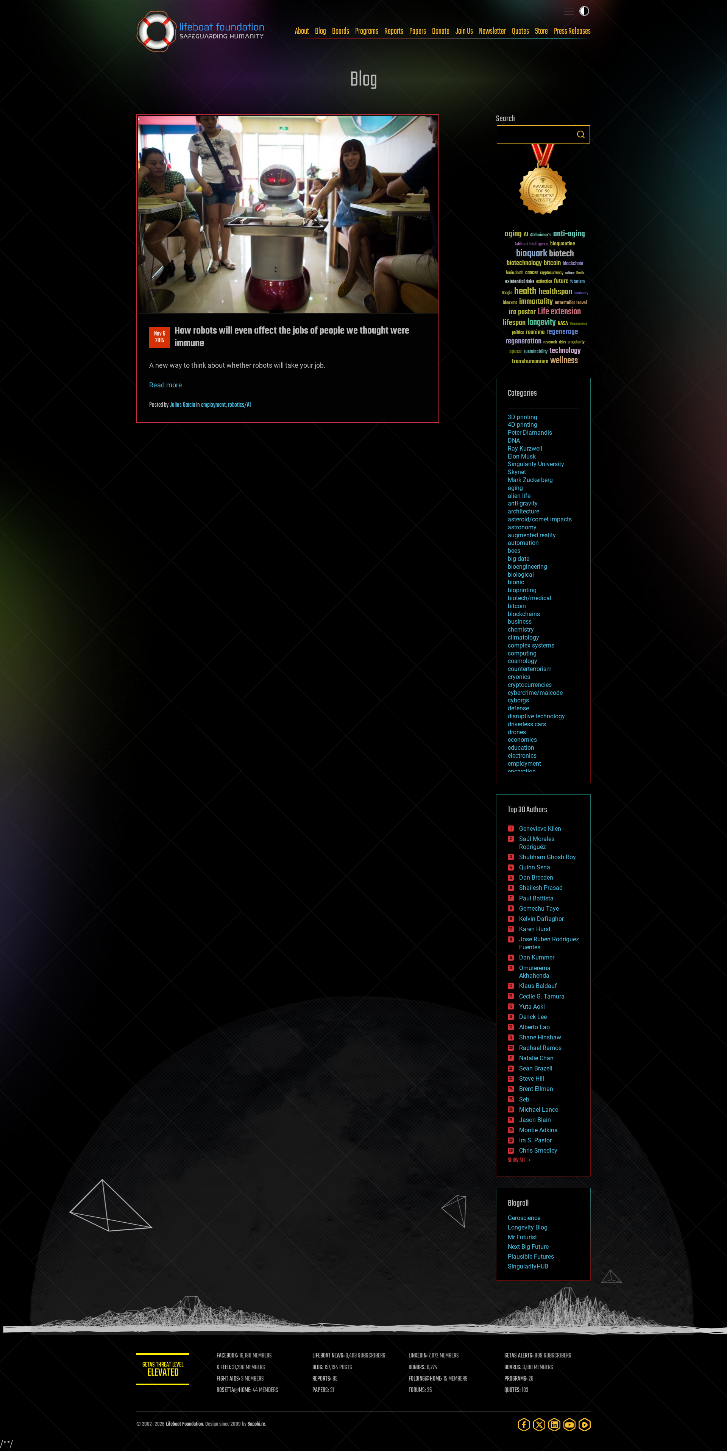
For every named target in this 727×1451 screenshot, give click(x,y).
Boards (340, 31)
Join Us (464, 31)
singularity (576, 342)
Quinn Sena (534, 867)
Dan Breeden (536, 877)
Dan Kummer (536, 957)
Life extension (559, 312)
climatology (523, 637)
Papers (417, 31)
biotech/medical (529, 598)
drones (517, 732)
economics (522, 739)
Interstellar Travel (571, 303)
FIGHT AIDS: (228, 1379)
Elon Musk (522, 456)
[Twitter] (539, 1424)
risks (562, 342)
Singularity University (536, 464)
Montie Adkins (538, 1130)
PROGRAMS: (515, 1379)
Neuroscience (578, 324)
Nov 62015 (159, 337)
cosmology (522, 661)
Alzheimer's (540, 235)
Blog (320, 31)
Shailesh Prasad (541, 887)
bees (514, 550)
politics (518, 333)
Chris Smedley (538, 1150)
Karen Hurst (535, 929)
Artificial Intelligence (531, 244)
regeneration (523, 341)
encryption (522, 771)
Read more (165, 385)
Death (580, 273)
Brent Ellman (536, 1088)
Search (581, 134)
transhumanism (530, 361)
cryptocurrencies (530, 684)
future (561, 281)
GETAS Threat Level (162, 1370)
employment (213, 405)
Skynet (517, 472)
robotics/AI (239, 405)
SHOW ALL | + (519, 1160)
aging (513, 234)
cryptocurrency (551, 273)
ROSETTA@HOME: (234, 1390)
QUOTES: (512, 1390)
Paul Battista (536, 898)
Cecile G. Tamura (542, 996)
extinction (544, 281)
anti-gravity (523, 503)
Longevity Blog (528, 1227)
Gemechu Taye (539, 908)
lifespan (514, 322)
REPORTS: (321, 1379)
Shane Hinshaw (540, 1037)
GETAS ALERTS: (519, 1356)
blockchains (524, 614)
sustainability (536, 352)
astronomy (522, 527)
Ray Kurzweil (525, 448)
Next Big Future (528, 1246)
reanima (535, 332)
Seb (524, 1099)
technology (565, 351)
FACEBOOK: (227, 1356)
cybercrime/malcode (535, 692)
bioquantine (562, 243)
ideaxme (510, 303)
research (550, 342)
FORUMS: (417, 1390)
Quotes (520, 31)
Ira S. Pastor (535, 1140)
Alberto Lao (534, 1027)
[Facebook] (524, 1424)
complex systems (531, 645)
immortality (536, 301)
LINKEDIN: (418, 1356)
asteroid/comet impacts (540, 519)
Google (507, 293)
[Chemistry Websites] (543, 181)
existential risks (519, 282)
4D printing (522, 424)
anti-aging (569, 234)
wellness (564, 361)
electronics (522, 755)
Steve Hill (531, 1078)
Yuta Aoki (532, 1006)
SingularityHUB (528, 1266)
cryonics (519, 676)
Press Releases (572, 31)
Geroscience (524, 1218)
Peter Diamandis (530, 432)
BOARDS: (512, 1368)
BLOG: (317, 1368)
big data (519, 558)
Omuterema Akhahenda (535, 972)
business (520, 621)
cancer (531, 273)
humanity (581, 293)
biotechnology (524, 263)
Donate (440, 31)
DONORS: (417, 1368)
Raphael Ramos (540, 1048)
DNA (514, 440)
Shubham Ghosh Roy (547, 857)
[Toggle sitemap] (569, 11)
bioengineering (527, 566)
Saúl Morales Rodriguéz (536, 842)
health (525, 291)
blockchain (573, 264)
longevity (541, 323)
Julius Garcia (182, 405)
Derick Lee (533, 1016)
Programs (366, 31)
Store (541, 31)
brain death (514, 273)
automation (523, 542)
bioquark (531, 253)
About (302, 31)
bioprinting (522, 590)
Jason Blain (535, 1119)
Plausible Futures (531, 1256)
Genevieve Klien (540, 828)
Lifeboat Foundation (184, 1424)
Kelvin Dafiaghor (541, 918)
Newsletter (492, 31)
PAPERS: (320, 1390)
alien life (519, 495)
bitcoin (552, 263)
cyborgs (518, 700)
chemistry (521, 629)
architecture (523, 511)
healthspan (555, 292)
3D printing (522, 417)
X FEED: (224, 1368)
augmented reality (532, 535)
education (521, 747)
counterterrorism (530, 668)
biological (521, 574)
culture (569, 273)
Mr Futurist (522, 1237)
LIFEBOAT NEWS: (328, 1356)
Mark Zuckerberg (530, 480)
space (515, 351)
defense (518, 708)
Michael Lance (538, 1109)
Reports (393, 31)
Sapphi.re (256, 1424)
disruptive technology (536, 716)
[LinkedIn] (554, 1424)
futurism (577, 282)
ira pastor (522, 312)
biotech (561, 254)
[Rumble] (585, 1424)
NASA (563, 324)
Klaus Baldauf (538, 985)
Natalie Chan (536, 1058)
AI (526, 235)
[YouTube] (569, 1424)
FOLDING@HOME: (425, 1379)
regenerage (562, 332)
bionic (516, 582)
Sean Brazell (535, 1068)
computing (522, 653)
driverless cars (527, 724)
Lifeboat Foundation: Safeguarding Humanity (200, 31)
